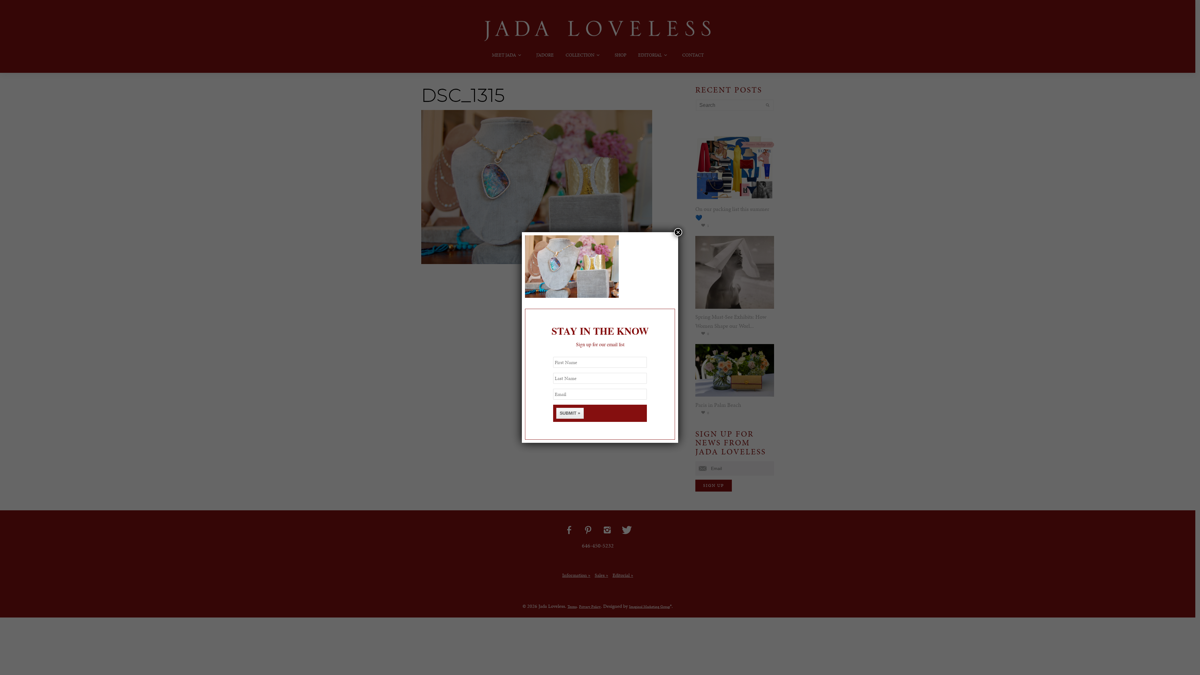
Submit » (570, 413)
